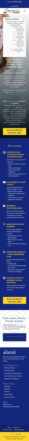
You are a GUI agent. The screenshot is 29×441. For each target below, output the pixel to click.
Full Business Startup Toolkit (20, 33)
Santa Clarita (8, 394)
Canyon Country (9, 397)
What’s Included (18, 26)
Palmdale (7, 386)
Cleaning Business (16, 71)
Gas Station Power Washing (12, 373)
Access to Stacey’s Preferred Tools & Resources (20, 45)
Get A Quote (14, 6)
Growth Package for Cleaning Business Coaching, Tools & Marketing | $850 (15, 23)
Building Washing (9, 368)
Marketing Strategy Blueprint (20, 38)
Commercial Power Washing (13, 376)
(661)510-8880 (17, 2)
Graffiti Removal (9, 370)
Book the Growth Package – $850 (14, 131)
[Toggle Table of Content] (23, 19)
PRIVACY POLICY (7, 430)
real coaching (20, 325)
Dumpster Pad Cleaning (11, 379)
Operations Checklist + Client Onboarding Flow (20, 41)
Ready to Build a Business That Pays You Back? (18, 51)
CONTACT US (16, 427)
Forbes (7, 114)
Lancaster (7, 389)
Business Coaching (12, 101)
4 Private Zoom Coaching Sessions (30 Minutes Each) (20, 29)
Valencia (7, 392)
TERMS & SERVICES (19, 430)
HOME (9, 427)
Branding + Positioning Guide (20, 35)
